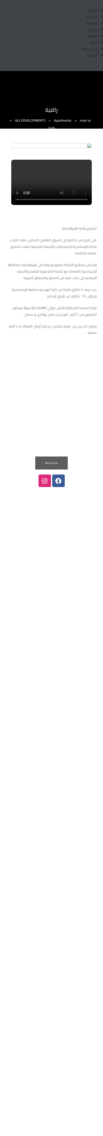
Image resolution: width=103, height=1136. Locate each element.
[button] (51, 463)
